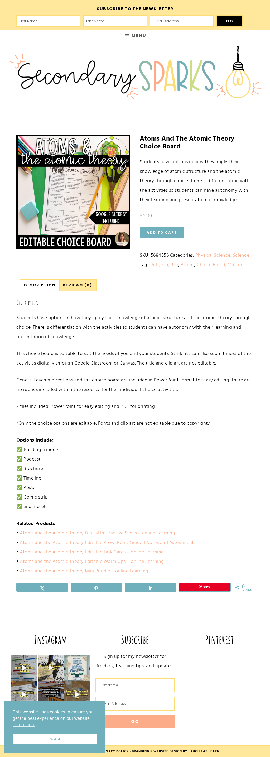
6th (155, 265)
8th (174, 265)
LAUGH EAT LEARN (204, 751)
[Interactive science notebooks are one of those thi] (51, 668)
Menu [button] (139, 35)
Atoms (188, 265)
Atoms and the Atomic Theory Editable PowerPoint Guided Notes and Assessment (107, 542)
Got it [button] (55, 739)
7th (164, 265)
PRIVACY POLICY (114, 751)
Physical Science (212, 255)
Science (241, 255)
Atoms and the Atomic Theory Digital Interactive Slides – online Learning (97, 533)
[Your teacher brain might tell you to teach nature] (24, 694)
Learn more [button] (24, 724)
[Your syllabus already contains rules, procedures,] (24, 668)
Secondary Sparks (135, 75)
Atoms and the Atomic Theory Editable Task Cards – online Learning (92, 552)
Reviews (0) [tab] (77, 285)
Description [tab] (40, 285)
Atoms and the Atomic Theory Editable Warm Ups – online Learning (92, 561)
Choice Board (211, 265)
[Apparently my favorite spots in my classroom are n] (51, 694)
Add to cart (162, 232)
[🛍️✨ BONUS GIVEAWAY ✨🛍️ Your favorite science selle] (77, 668)
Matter (235, 265)
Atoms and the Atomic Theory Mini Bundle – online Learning (84, 571)
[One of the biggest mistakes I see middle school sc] (77, 694)
